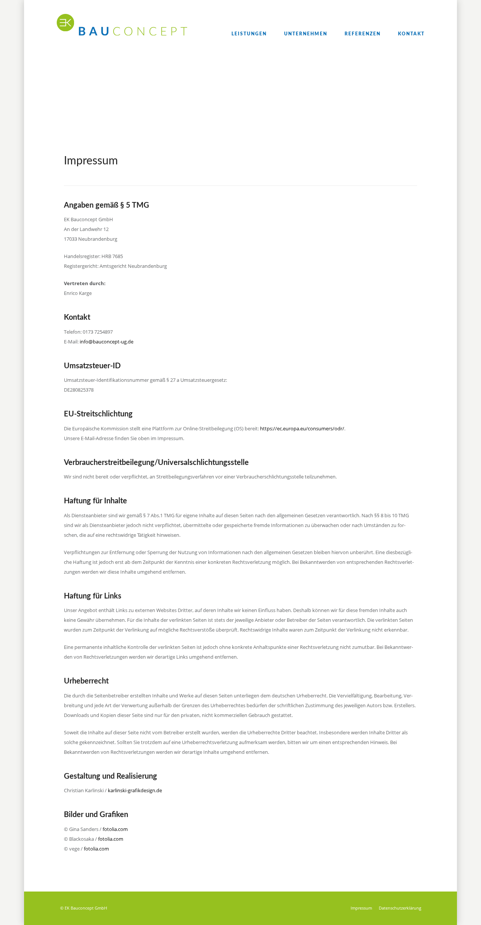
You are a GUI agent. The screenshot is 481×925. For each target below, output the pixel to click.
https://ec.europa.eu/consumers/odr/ (302, 428)
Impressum (361, 908)
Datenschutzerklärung (400, 908)
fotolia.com (115, 829)
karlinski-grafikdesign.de (135, 790)
